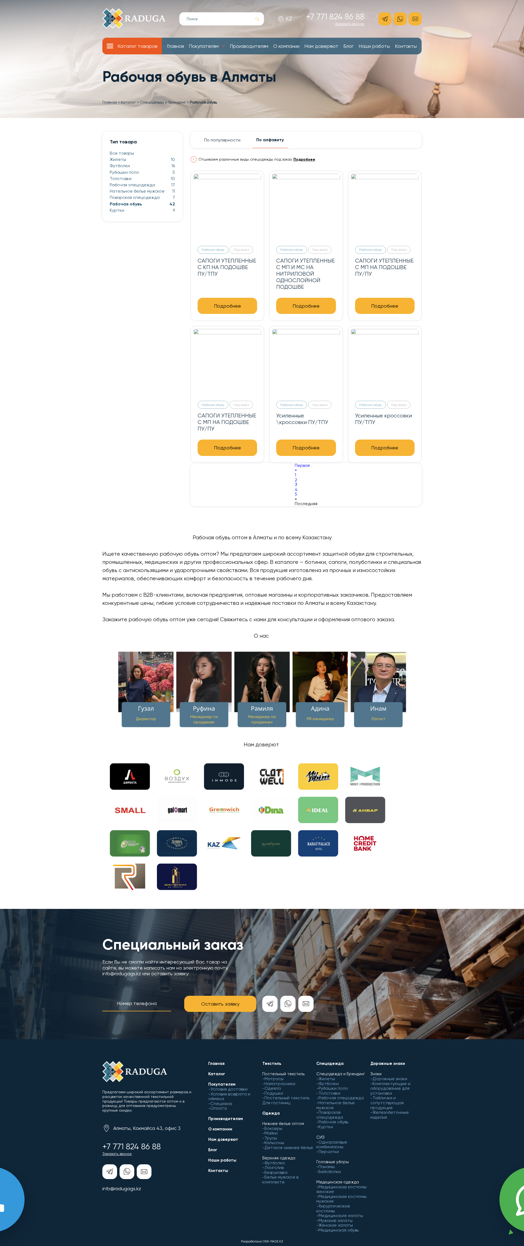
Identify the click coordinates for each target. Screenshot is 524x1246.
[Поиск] (257, 19)
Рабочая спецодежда (142, 184)
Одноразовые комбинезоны (331, 1144)
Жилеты (142, 159)
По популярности (222, 140)
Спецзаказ (221, 1103)
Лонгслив (274, 1167)
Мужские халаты (335, 1220)
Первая (302, 465)
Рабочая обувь (142, 204)
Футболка (274, 1162)
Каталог (128, 102)
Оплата (218, 1108)
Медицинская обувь (338, 1230)
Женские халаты (335, 1225)
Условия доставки (229, 1089)
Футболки (142, 165)
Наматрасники (279, 1083)
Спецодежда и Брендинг (163, 102)
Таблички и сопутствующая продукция (387, 1102)
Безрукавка (275, 1172)
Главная (175, 46)
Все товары (122, 153)
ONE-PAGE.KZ (273, 1241)
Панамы (326, 1166)
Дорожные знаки (390, 1078)
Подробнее (304, 159)
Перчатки (328, 1151)
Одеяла (272, 1088)
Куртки (142, 210)
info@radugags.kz (121, 1188)
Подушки (273, 1093)
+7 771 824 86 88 (335, 16)
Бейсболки (329, 1171)
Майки (271, 1133)
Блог (348, 46)
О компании (286, 46)
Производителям (249, 46)
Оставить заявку (220, 1004)
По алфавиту (270, 139)
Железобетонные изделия (389, 1115)
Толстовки (142, 178)
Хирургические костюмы (333, 1208)
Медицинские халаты (340, 1215)
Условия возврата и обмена (229, 1096)
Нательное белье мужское (142, 191)
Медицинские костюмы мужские (341, 1199)
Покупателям (204, 46)
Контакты (406, 46)
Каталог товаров (137, 46)
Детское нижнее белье (288, 1147)
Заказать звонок (349, 24)
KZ (289, 19)
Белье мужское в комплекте (280, 1179)
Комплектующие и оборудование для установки (390, 1088)
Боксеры (273, 1128)
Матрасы (274, 1078)
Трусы (270, 1138)
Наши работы (374, 46)
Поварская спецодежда (142, 197)
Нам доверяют (321, 46)
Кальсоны (274, 1142)
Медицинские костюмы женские (341, 1189)
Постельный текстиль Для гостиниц (285, 1100)
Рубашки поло (142, 172)
